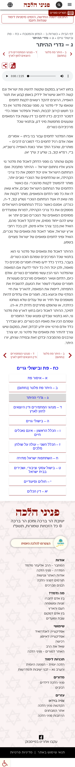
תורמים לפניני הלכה (50, 580)
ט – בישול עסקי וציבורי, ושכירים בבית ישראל (37, 470)
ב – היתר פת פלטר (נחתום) (37, 388)
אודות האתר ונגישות (50, 575)
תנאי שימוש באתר (51, 752)
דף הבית (67, 34)
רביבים (59, 687)
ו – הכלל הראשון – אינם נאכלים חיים (38, 433)
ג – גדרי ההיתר (38, 398)
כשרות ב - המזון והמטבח (40, 34)
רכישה (59, 641)
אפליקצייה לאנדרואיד (49, 631)
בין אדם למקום (54, 613)
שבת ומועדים (55, 618)
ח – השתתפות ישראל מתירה (37, 458)
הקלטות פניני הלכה (51, 705)
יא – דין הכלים (37, 491)
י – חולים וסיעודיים (37, 481)
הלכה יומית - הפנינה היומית (45, 664)
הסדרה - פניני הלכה (50, 570)
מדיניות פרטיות (21, 752)
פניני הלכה (37, 5)
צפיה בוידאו (56, 700)
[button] (69, 4)
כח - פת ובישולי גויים (37, 368)
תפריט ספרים (58, 13)
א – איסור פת (37, 378)
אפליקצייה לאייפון (52, 636)
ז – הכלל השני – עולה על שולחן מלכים (37, 446)
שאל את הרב (55, 646)
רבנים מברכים (54, 585)
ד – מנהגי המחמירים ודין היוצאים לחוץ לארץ (37, 409)
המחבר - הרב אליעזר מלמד (44, 565)
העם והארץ (56, 608)
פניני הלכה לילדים (52, 682)
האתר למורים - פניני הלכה (46, 651)
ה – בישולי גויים (37, 421)
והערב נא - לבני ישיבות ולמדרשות (41, 669)
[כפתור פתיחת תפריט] (10, 4)
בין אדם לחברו (54, 598)
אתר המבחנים (54, 710)
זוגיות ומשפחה (54, 603)
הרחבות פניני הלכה (51, 715)
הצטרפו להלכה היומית (35, 543)
